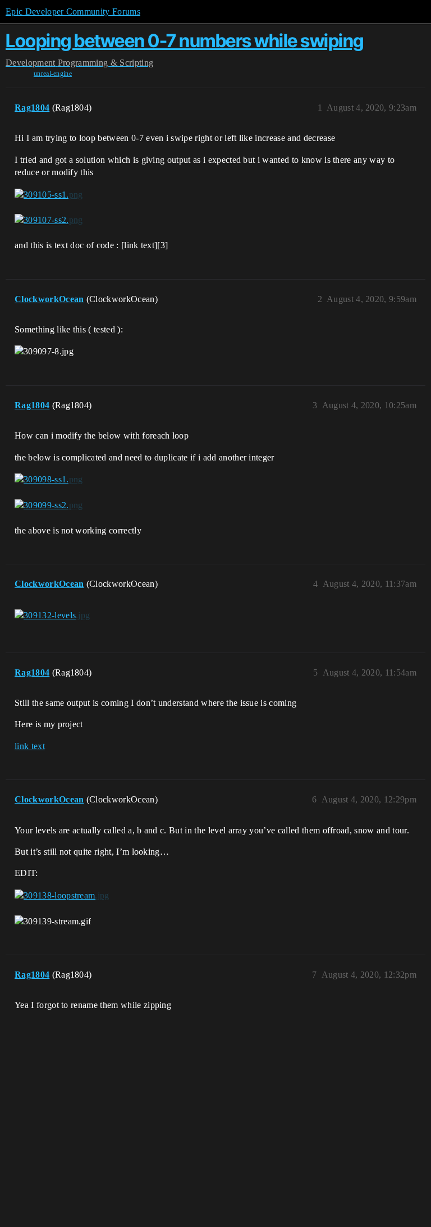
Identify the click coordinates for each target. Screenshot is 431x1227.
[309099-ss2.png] (48, 505)
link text (30, 746)
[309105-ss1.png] (48, 194)
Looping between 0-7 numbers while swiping (185, 41)
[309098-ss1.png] (48, 479)
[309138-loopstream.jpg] (62, 895)
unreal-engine (53, 73)
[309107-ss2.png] (48, 220)
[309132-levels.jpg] (52, 615)
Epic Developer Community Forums (73, 11)
